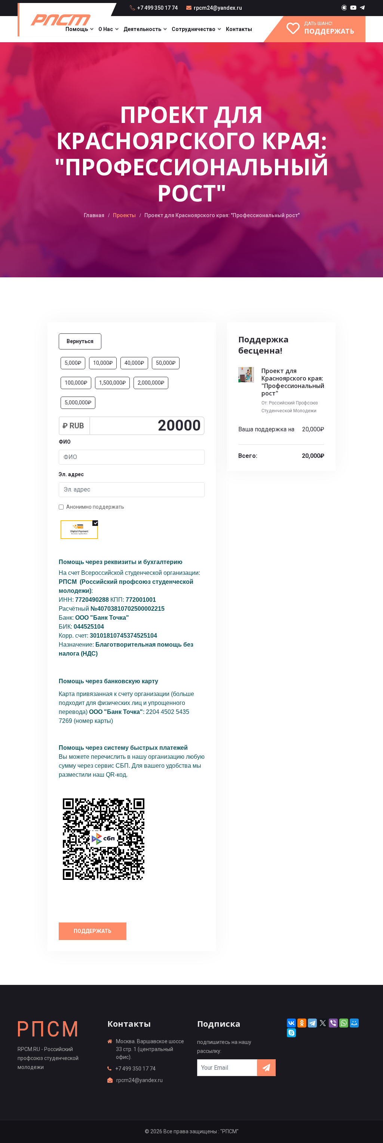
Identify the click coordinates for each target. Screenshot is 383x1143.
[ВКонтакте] (291, 1023)
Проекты (124, 215)
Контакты (239, 29)
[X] (322, 1023)
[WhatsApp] (343, 1023)
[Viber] (333, 1023)
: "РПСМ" (228, 1131)
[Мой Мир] (354, 1023)
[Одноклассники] (301, 1023)
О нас (105, 29)
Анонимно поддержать (95, 507)
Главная (94, 215)
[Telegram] (312, 1023)
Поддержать (92, 931)
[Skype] (291, 1032)
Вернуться (80, 341)
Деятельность (142, 29)
